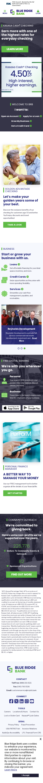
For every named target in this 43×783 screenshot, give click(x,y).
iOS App (11, 408)
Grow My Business (20, 121)
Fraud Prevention (28, 725)
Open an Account (10, 116)
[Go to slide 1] (18, 348)
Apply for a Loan (31, 116)
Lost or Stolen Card (12, 716)
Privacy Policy (13, 725)
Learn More (11, 770)
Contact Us (34, 712)
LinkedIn (22, 701)
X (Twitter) (16, 701)
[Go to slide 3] (24, 348)
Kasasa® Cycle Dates (30, 716)
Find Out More (21, 574)
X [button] (41, 739)
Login (38, 13)
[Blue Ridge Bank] (22, 12)
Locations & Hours (20, 712)
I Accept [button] (25, 775)
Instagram (27, 701)
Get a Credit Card (20, 126)
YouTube (32, 701)
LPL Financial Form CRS (31, 733)
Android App (31, 408)
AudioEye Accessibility (11, 733)
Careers (7, 712)
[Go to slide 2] (21, 348)
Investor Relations (29, 729)
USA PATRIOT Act (13, 729)
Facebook (11, 701)
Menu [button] (5, 13)
